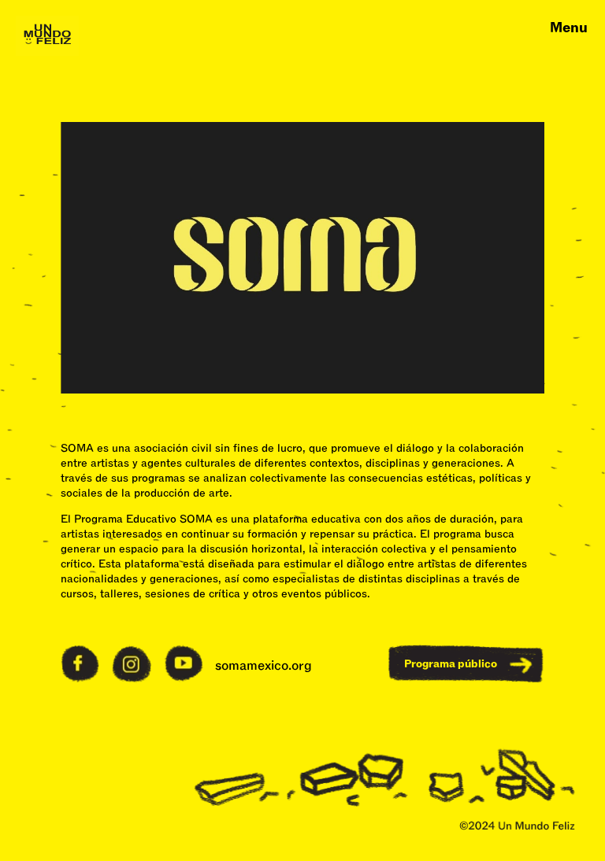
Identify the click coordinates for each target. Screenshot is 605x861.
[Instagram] (131, 679)
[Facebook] (80, 678)
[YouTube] (183, 678)
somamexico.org (263, 665)
